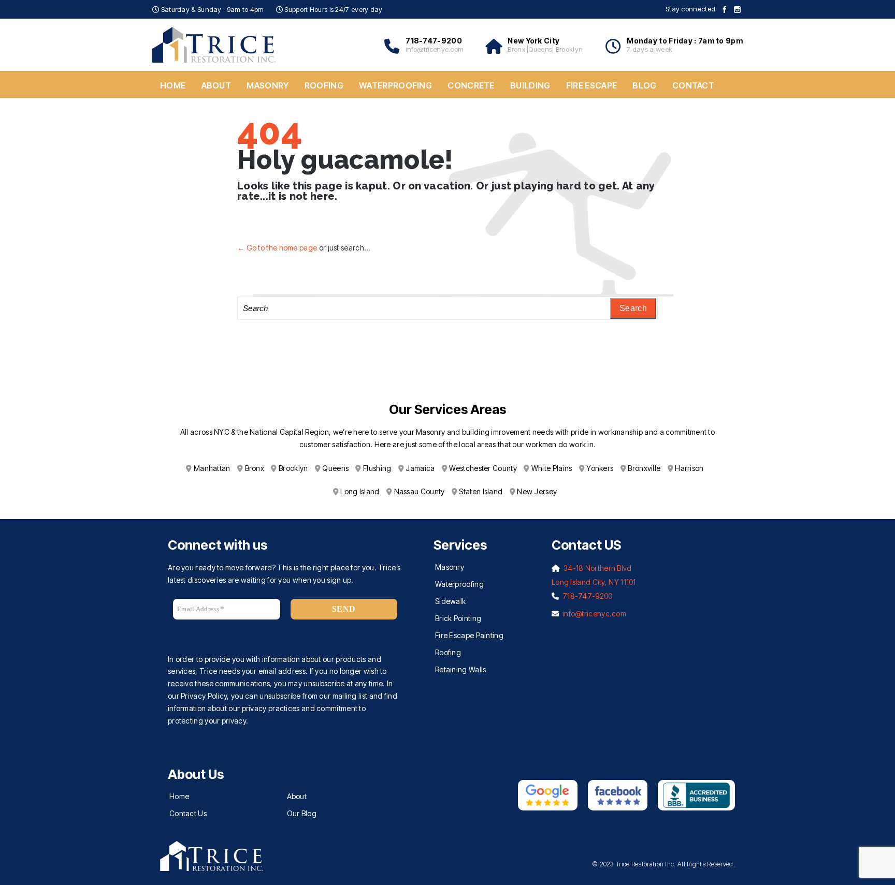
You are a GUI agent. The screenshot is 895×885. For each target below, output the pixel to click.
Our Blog (301, 813)
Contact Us (188, 813)
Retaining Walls (460, 669)
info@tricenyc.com (594, 613)
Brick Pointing (458, 618)
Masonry (449, 567)
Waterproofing (459, 584)
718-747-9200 (587, 596)
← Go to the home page (277, 247)
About (297, 796)
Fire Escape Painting (469, 635)
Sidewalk (450, 601)
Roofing (448, 652)
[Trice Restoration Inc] (214, 45)
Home (179, 796)
